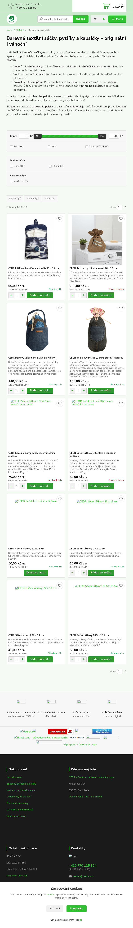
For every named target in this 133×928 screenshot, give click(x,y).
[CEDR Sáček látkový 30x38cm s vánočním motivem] (97, 425)
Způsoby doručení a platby (21, 783)
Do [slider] (102, 136)
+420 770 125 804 (26, 7)
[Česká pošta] (49, 744)
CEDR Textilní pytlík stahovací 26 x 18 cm (93, 268)
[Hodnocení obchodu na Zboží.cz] (61, 731)
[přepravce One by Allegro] (80, 744)
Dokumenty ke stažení (19, 796)
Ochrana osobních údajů (20, 809)
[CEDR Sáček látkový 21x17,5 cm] (35, 520)
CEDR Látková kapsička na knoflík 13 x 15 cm (33, 268)
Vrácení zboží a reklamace (21, 790)
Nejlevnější (33, 198)
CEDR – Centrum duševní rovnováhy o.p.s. (92, 777)
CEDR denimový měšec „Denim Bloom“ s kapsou (96, 357)
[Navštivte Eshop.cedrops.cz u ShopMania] (102, 731)
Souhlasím (76, 908)
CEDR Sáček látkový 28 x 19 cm (87, 548)
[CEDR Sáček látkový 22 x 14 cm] (35, 607)
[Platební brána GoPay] (95, 737)
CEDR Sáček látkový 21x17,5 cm (26, 548)
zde (80, 919)
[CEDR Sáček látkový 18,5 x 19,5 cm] (97, 607)
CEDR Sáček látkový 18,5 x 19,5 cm (89, 635)
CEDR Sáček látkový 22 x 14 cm (26, 635)
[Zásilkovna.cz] (111, 737)
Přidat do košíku (40, 295)
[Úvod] (21, 19)
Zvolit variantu (35, 572)
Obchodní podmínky (17, 803)
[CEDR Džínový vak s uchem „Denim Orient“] (35, 330)
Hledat (80, 19)
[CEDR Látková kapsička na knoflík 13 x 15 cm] (35, 240)
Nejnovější (14, 198)
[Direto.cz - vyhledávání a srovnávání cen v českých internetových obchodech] (74, 731)
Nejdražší (50, 198)
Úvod (9, 30)
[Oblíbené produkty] (95, 18)
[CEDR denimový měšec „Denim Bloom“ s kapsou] (97, 330)
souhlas (51, 894)
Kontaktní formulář (17, 875)
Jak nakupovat (14, 777)
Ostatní (20, 30)
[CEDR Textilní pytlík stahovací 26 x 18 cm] (97, 240)
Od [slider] (37, 136)
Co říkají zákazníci (16, 816)
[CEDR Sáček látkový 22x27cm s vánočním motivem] (35, 425)
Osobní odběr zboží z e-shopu (85, 796)
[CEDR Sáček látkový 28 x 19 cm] (97, 520)
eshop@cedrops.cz (83, 876)
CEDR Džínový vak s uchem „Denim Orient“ (32, 357)
